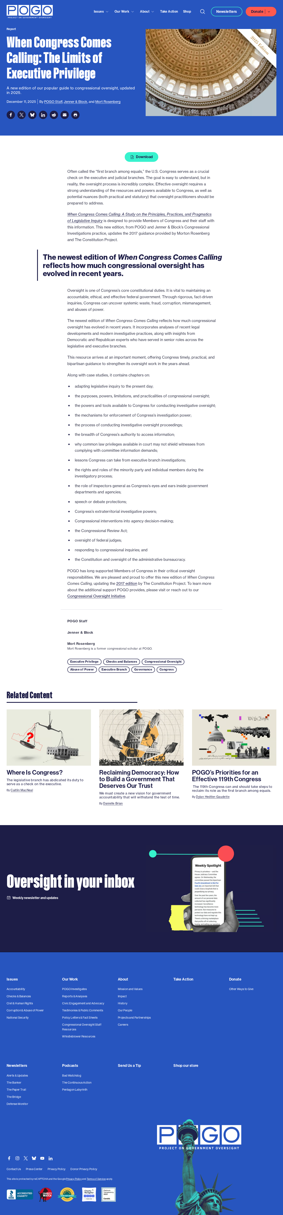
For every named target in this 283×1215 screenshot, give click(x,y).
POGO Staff (77, 621)
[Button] (203, 12)
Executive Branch (114, 669)
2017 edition (126, 583)
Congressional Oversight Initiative (96, 596)
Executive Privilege (84, 661)
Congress (167, 669)
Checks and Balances (121, 661)
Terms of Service (96, 1178)
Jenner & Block (80, 632)
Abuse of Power (82, 669)
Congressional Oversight (163, 661)
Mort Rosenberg (81, 644)
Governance (143, 669)
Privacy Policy (74, 1178)
